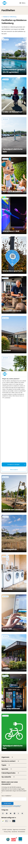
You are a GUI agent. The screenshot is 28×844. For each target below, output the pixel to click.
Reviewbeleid (21, 831)
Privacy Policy (7, 831)
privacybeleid (17, 805)
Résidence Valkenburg (9, 17)
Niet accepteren (14, 469)
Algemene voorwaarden (19, 829)
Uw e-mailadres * (6, 796)
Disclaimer (14, 831)
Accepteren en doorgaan (13, 464)
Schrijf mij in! (7, 803)
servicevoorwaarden (6, 806)
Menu (23, 3)
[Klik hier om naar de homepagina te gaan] (4, 3)
